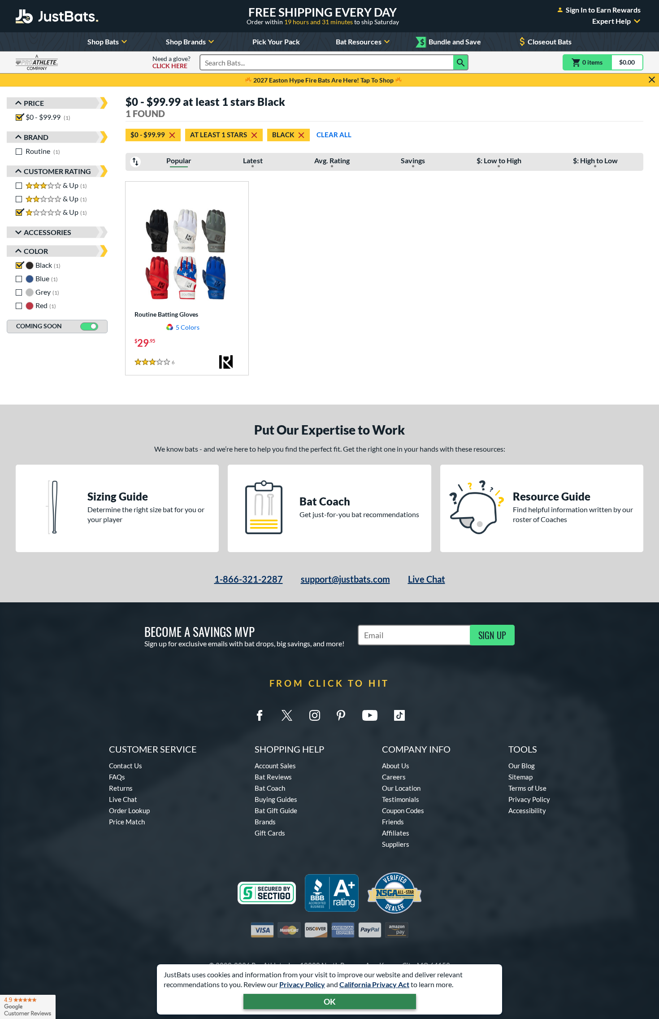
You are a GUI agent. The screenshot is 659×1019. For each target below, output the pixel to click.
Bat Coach (270, 788)
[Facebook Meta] (259, 715)
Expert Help (611, 21)
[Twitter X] (287, 715)
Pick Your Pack (276, 41)
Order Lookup (129, 810)
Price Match (127, 822)
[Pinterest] (341, 715)
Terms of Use (527, 788)
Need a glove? (171, 62)
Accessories (47, 232)
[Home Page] (57, 16)
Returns (121, 788)
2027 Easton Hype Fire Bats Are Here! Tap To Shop (323, 80)
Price (34, 103)
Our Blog (521, 766)
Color (36, 251)
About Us (395, 766)
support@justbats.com (345, 579)
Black (283, 135)
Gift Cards (270, 833)
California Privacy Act (374, 984)
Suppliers (395, 844)
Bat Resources (359, 41)
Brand (36, 137)
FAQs (117, 777)
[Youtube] (369, 715)
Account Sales (275, 766)
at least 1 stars (218, 135)
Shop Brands (186, 41)
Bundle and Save (450, 42)
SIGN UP (492, 635)
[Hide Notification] (652, 80)
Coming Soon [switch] (39, 326)
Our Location (401, 788)
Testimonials (400, 799)
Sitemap (520, 777)
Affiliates (395, 833)
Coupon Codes (403, 810)
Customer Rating (57, 171)
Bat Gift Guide (276, 810)
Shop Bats (103, 41)
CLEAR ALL (333, 135)
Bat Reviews (273, 777)
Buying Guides (276, 799)
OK (330, 1001)
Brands (265, 822)
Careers (394, 777)
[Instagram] (314, 715)
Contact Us (125, 766)
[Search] (460, 62)
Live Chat (426, 579)
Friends (393, 822)
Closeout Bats (550, 41)
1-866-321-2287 (248, 579)
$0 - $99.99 (147, 135)
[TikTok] (399, 715)
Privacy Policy (302, 984)
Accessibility (527, 810)
